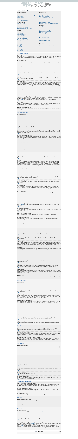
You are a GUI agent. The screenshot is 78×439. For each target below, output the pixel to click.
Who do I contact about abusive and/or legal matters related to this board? (48, 45)
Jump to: (36, 431)
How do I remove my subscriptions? (44, 37)
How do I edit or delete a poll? (21, 35)
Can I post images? (19, 46)
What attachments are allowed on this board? (45, 40)
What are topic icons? (20, 50)
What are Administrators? (42, 13)
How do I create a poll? (20, 33)
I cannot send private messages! (43, 21)
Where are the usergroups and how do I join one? (45, 15)
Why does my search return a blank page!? (45, 31)
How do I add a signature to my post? (22, 32)
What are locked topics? (20, 49)
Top (18, 58)
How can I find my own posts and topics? (44, 33)
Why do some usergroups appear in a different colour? (46, 17)
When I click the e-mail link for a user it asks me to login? (24, 28)
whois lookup (33, 423)
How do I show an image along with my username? (23, 26)
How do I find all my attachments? (43, 41)
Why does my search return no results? (44, 30)
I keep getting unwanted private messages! (44, 22)
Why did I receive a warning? (21, 37)
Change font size (60, 433)
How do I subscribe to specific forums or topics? (45, 36)
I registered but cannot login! (20, 17)
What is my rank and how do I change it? (22, 27)
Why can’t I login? (19, 13)
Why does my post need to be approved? (22, 40)
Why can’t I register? (19, 19)
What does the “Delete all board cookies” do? (23, 20)
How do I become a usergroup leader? (44, 16)
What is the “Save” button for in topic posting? (23, 39)
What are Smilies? (19, 45)
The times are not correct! (20, 24)
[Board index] (46, 5)
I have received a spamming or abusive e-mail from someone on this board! (49, 23)
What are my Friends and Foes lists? (44, 26)
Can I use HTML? (19, 44)
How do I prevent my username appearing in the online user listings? (26, 15)
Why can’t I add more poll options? (21, 34)
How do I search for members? (43, 32)
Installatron (22, 99)
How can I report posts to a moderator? (22, 38)
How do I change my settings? (21, 23)
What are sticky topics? (20, 48)
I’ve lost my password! (20, 16)
